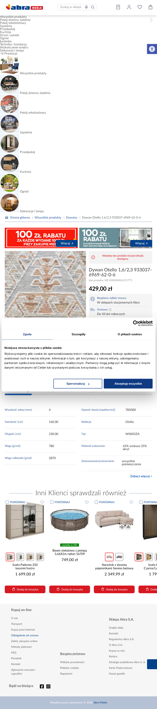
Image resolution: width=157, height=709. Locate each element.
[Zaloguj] (129, 7)
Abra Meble (100, 702)
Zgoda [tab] (27, 334)
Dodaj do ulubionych (18, 502)
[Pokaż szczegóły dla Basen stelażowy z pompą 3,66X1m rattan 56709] (46, 519)
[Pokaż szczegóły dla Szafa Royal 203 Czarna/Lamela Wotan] (135, 519)
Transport (16, 624)
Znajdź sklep (116, 628)
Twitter (48, 686)
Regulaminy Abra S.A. (121, 639)
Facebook (42, 686)
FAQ (13, 652)
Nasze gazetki (117, 673)
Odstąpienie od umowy (24, 635)
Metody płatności (21, 647)
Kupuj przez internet (23, 629)
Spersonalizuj (75, 383)
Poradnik (16, 658)
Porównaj (39, 502)
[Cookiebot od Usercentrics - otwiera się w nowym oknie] (136, 323)
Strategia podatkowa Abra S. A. (127, 662)
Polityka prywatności (72, 662)
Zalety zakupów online (24, 641)
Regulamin (66, 673)
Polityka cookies (69, 668)
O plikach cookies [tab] (130, 334)
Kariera (113, 656)
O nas (14, 618)
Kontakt (15, 664)
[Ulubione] (139, 7)
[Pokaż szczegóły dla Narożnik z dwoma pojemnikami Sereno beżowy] (90, 519)
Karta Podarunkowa (120, 668)
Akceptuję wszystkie (128, 383)
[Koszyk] (150, 7)
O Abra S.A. (116, 645)
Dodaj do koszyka (49, 589)
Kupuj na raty (117, 650)
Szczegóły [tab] (79, 334)
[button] (152, 49)
